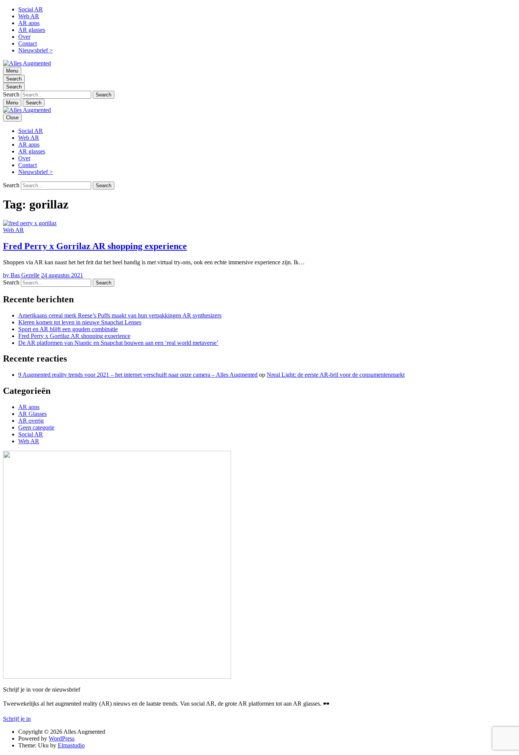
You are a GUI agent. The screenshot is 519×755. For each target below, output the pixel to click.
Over (24, 36)
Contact (27, 43)
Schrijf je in (17, 719)
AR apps (29, 23)
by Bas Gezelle (21, 275)
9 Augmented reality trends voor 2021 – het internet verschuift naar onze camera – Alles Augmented (138, 374)
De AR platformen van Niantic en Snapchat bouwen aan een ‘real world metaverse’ (118, 343)
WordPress (61, 738)
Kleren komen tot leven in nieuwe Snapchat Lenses (79, 322)
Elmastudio (71, 745)
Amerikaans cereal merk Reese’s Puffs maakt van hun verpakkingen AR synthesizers (120, 315)
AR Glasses (32, 414)
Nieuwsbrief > (35, 50)
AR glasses (31, 30)
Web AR (28, 16)
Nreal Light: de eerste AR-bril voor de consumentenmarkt (336, 374)
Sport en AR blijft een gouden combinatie (68, 329)
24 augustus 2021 (62, 275)
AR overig (31, 420)
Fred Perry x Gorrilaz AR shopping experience (95, 246)
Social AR (30, 9)
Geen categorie (36, 427)
